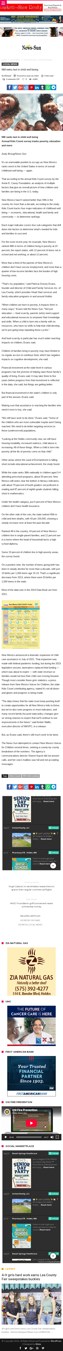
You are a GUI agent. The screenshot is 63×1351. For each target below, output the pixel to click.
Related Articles (30, 916)
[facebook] (9, 87)
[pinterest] (31, 87)
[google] (20, 87)
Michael (7, 76)
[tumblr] (42, 87)
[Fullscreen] (57, 1137)
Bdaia (38, 1344)
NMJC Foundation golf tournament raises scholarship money (31, 903)
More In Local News (30, 924)
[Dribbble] (37, 1348)
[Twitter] (25, 1348)
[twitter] (15, 87)
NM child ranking (31, 776)
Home (4, 60)
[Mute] (52, 1137)
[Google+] (31, 1348)
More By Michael (30, 920)
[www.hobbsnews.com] (31, 44)
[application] (31, 1123)
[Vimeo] (42, 1348)
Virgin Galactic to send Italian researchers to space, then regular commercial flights (31, 886)
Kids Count (15, 776)
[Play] (5, 1137)
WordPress (56, 1341)
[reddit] (26, 87)
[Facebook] (20, 1348)
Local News (15, 60)
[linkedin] (37, 87)
